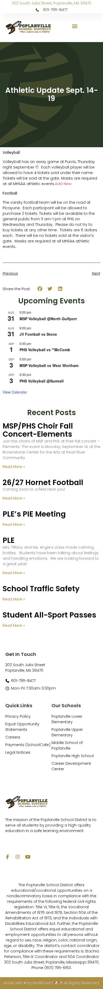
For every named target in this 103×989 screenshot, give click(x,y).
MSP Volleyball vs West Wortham (49, 365)
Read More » (14, 466)
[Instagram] (17, 856)
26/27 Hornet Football (43, 482)
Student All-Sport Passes (49, 615)
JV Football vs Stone (38, 334)
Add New (63, 183)
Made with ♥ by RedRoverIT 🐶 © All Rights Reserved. (51, 983)
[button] (74, 26)
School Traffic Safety (41, 589)
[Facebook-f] (7, 856)
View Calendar (15, 392)
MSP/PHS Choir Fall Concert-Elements (38, 430)
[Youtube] (27, 856)
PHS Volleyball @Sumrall (42, 381)
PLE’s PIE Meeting (34, 514)
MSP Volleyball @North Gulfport (48, 318)
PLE (9, 540)
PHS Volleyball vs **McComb (45, 349)
